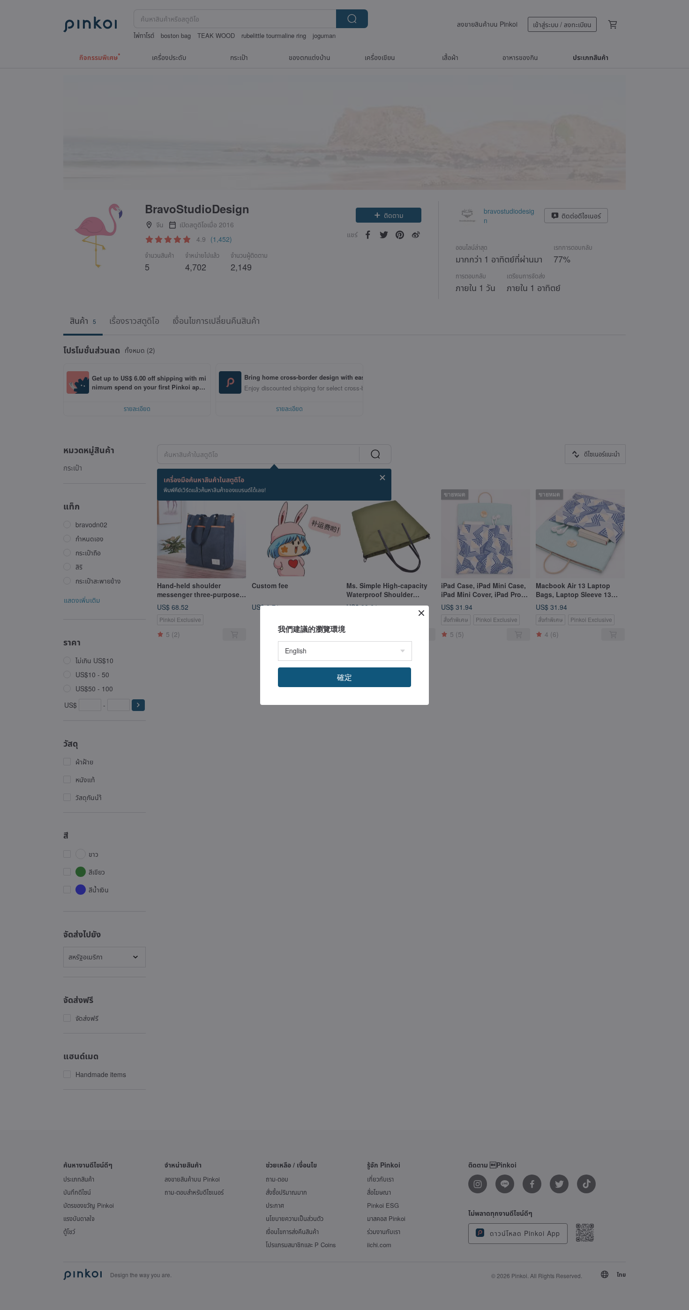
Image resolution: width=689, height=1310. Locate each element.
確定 (344, 677)
